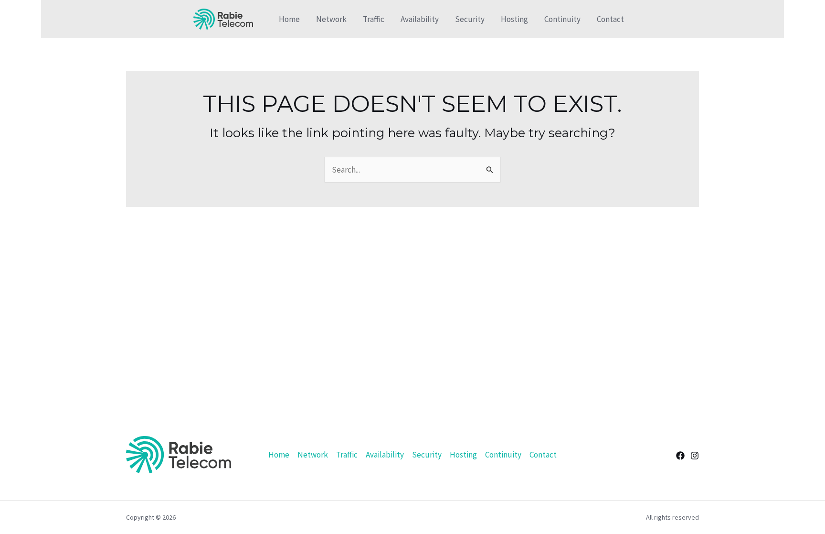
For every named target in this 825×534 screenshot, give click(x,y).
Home (289, 19)
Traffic (373, 19)
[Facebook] (680, 455)
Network (331, 19)
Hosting (514, 19)
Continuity (562, 19)
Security (470, 19)
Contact (610, 19)
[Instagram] (694, 455)
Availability (420, 19)
